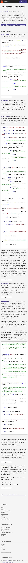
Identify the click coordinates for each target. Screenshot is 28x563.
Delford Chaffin (4, 466)
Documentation (4, 514)
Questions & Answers (5, 510)
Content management (6, 527)
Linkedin (3, 549)
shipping (3, 25)
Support (2, 515)
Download (3, 512)
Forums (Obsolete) (5, 519)
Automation (3, 534)
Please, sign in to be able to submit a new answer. (13, 495)
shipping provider (11, 25)
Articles (2, 507)
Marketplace (4, 517)
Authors (2, 509)
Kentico (8, 560)
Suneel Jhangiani (5, 34)
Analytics (3, 535)
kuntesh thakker (5, 11)
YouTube (3, 546)
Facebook (3, 544)
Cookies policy (9, 562)
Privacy (3, 562)
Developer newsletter (6, 552)
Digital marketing (5, 529)
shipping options (21, 25)
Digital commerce (5, 530)
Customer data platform (6, 532)
